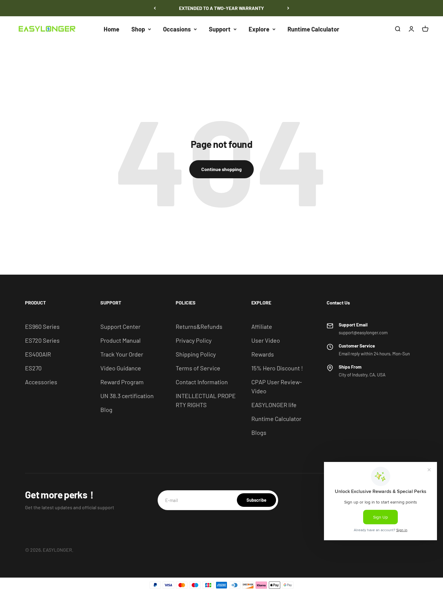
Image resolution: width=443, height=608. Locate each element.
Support (220, 29)
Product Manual (120, 340)
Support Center (120, 326)
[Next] (288, 8)
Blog (106, 409)
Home (111, 29)
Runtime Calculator (313, 29)
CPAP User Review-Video (276, 386)
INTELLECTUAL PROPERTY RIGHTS (206, 400)
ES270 (33, 368)
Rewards (262, 354)
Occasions (177, 29)
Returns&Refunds (199, 326)
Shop (138, 29)
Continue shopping (221, 169)
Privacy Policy (194, 340)
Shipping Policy (196, 354)
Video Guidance (120, 368)
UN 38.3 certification (127, 395)
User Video (265, 340)
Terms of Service (198, 368)
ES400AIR (38, 354)
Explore (259, 29)
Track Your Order (121, 354)
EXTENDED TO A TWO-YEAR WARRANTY (221, 8)
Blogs (258, 432)
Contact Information (202, 381)
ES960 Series (42, 326)
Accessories (41, 381)
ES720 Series (42, 340)
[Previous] (155, 8)
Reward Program (122, 381)
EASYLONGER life (274, 404)
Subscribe (256, 500)
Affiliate (261, 326)
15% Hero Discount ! (277, 368)
